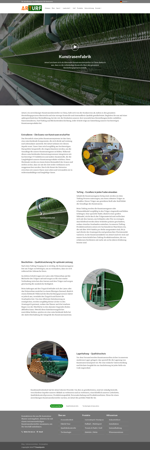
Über (53, 8)
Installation (114, 424)
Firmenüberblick (67, 420)
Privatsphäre (43, 444)
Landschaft (66, 8)
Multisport (97, 424)
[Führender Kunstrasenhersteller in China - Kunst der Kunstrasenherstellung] (31, 8)
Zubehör (88, 432)
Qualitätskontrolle (72, 406)
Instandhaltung (115, 428)
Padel (95, 428)
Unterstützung (89, 8)
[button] (75, 47)
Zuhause (47, 8)
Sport (58, 8)
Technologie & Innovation (90, 406)
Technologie (66, 432)
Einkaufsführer (114, 420)
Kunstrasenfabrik (56, 406)
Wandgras (100, 420)
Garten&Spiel (90, 420)
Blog (23, 444)
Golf (74, 8)
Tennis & (89, 428)
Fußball (88, 424)
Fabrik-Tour (65, 424)
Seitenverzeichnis (32, 444)
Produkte (80, 8)
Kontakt (98, 8)
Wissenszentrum (116, 432)
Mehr (95, 432)
